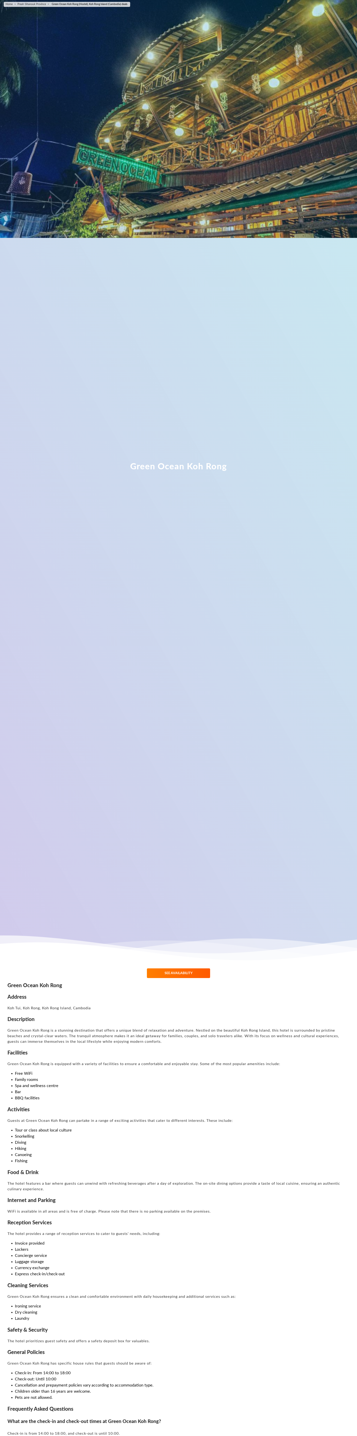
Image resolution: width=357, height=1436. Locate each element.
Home (9, 4)
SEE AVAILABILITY (179, 973)
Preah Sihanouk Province (31, 4)
